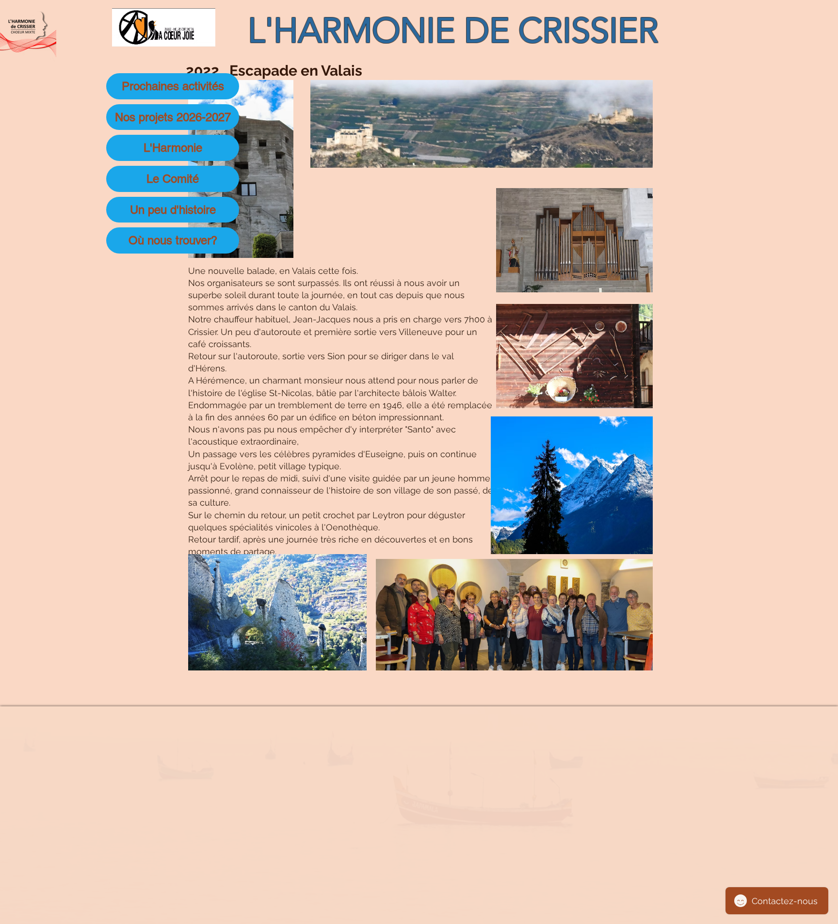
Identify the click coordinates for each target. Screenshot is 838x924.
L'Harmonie (173, 147)
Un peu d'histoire (173, 209)
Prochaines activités (173, 86)
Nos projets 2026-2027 (173, 117)
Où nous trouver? (173, 240)
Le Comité (172, 178)
